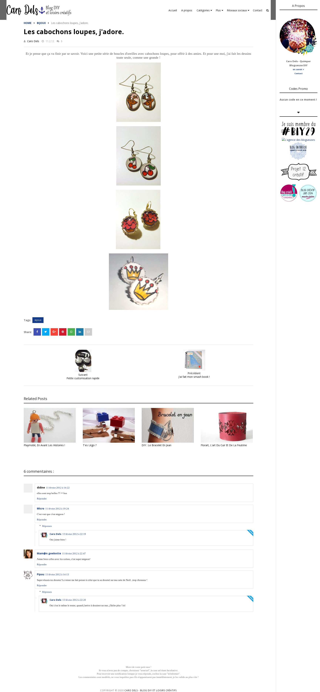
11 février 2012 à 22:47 (74, 553)
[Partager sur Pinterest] (88, 332)
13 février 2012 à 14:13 (57, 574)
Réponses (47, 526)
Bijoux (41, 23)
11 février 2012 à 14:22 (58, 487)
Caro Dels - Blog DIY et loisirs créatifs (150, 690)
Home (27, 23)
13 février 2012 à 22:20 (74, 599)
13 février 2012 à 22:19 (74, 534)
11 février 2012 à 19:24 (57, 508)
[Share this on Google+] (54, 332)
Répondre (42, 498)
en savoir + (298, 69)
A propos (186, 10)
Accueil (173, 10)
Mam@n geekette (49, 553)
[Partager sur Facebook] (37, 332)
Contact (257, 10)
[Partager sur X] (45, 332)
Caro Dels (33, 41)
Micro (40, 508)
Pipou (40, 574)
